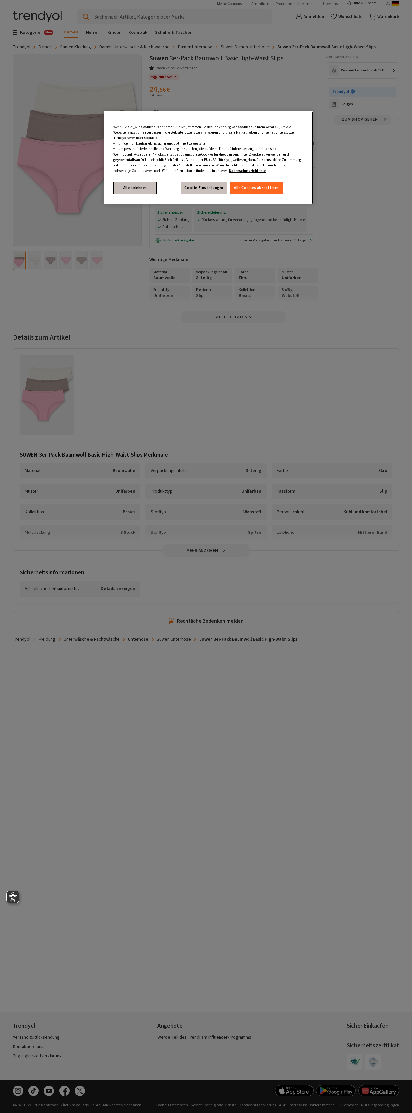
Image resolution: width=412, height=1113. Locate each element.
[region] (208, 158)
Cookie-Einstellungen (203, 188)
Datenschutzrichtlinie (247, 171)
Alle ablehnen (135, 188)
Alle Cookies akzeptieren (256, 188)
